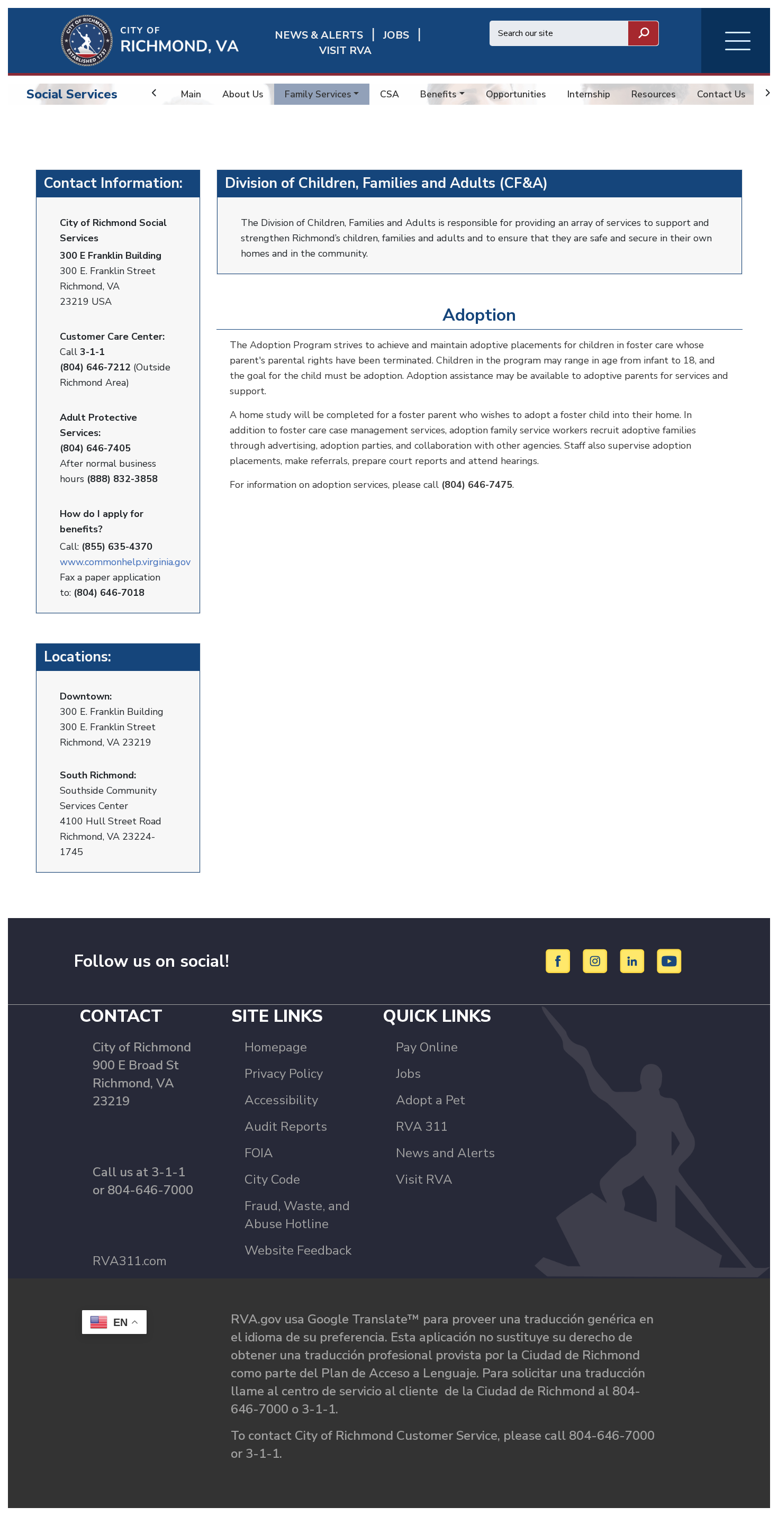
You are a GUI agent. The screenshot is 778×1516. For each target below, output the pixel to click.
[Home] (123, 39)
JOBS (396, 35)
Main (191, 94)
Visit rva (345, 50)
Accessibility (281, 1100)
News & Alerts (319, 35)
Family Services (318, 94)
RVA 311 (422, 1126)
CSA (389, 94)
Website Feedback (298, 1250)
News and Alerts (445, 1153)
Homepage (276, 1047)
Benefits (438, 94)
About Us (243, 94)
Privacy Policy (284, 1073)
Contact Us (721, 94)
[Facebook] (559, 960)
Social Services (71, 94)
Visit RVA (424, 1179)
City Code (272, 1179)
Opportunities (516, 94)
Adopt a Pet (430, 1100)
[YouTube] (669, 960)
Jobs (408, 1073)
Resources (653, 94)
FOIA (259, 1153)
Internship (588, 94)
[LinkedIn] (633, 960)
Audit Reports (286, 1126)
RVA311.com (130, 1260)
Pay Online (427, 1047)
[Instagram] (596, 960)
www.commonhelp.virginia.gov (125, 562)
